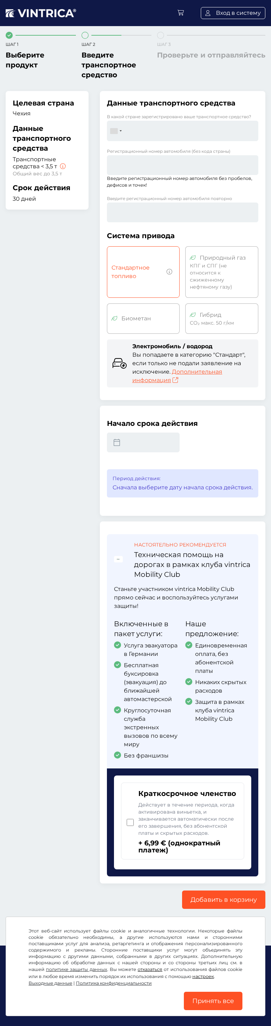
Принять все (213, 1001)
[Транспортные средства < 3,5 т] (62, 166)
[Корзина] (180, 13)
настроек (203, 976)
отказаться (150, 969)
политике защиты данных (76, 969)
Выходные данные (50, 983)
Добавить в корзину (224, 900)
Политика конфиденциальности (114, 983)
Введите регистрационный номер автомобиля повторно (169, 198)
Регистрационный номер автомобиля (168, 151)
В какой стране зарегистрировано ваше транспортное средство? (179, 116)
